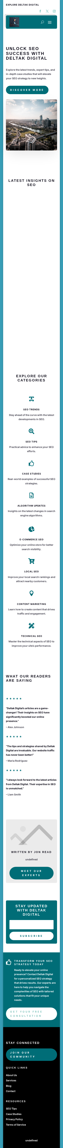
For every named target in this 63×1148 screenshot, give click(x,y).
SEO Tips (11, 1108)
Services (11, 1080)
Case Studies (14, 1113)
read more (17, 332)
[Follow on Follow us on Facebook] (40, 11)
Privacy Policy (14, 1119)
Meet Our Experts (31, 873)
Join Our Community (23, 1054)
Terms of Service (16, 1124)
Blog (8, 1085)
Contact (10, 1091)
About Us (11, 1075)
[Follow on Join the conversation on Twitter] (47, 11)
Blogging (19, 212)
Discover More (27, 89)
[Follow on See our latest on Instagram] (54, 11)
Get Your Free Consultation (26, 1013)
